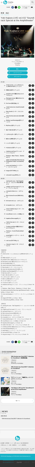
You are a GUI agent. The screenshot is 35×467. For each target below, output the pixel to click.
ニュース (19, 462)
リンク (11, 443)
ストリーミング (17, 72)
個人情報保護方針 (24, 443)
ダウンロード (17, 76)
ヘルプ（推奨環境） (22, 445)
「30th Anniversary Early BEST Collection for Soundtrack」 (16, 418)
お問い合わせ (17, 443)
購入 (17, 69)
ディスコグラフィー (8, 462)
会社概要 (2, 443)
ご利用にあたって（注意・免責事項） (8, 445)
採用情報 (7, 443)
